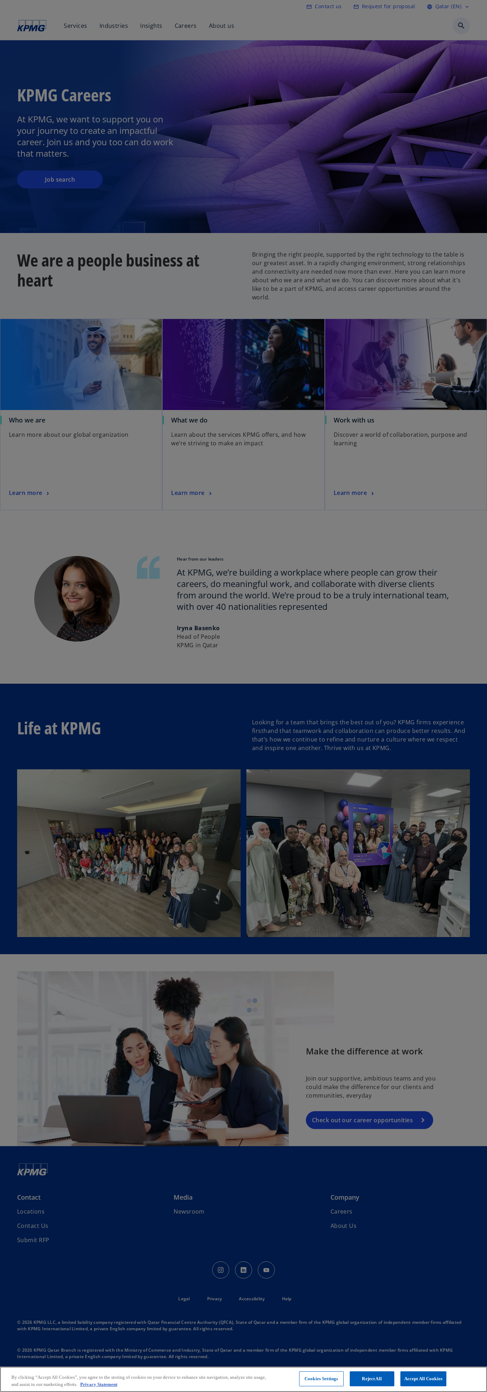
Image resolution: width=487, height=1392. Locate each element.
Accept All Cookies (423, 1378)
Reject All (371, 1378)
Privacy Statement (98, 1384)
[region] (243, 1379)
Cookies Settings (321, 1378)
